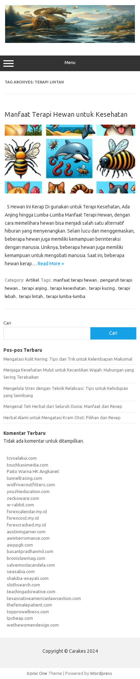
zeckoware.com (23, 498)
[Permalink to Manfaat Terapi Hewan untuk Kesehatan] (70, 191)
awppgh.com (20, 545)
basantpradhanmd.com (30, 551)
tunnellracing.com (24, 478)
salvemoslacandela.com (31, 565)
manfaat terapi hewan (75, 280)
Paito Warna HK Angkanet (33, 471)
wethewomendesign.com (33, 625)
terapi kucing (102, 288)
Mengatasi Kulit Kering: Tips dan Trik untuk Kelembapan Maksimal (67, 359)
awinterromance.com (28, 538)
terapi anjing (34, 288)
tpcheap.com (20, 618)
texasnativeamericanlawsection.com (44, 598)
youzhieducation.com (28, 491)
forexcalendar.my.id (27, 511)
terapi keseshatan (68, 288)
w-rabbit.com (20, 504)
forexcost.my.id (23, 518)
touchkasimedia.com (27, 465)
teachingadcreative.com (31, 591)
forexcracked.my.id (26, 524)
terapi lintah (31, 296)
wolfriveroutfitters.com (31, 484)
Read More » (51, 263)
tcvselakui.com (22, 458)
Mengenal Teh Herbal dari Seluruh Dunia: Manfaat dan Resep (62, 406)
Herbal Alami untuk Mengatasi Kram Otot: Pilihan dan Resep (62, 417)
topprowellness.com (28, 611)
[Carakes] (70, 41)
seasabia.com (21, 571)
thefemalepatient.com (29, 604)
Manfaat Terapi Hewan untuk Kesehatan (66, 114)
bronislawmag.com (26, 558)
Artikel (32, 280)
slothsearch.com (23, 584)
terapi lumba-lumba (65, 296)
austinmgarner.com (26, 531)
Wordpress (101, 673)
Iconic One (37, 673)
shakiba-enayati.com (28, 578)
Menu (70, 62)
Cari (7, 322)
